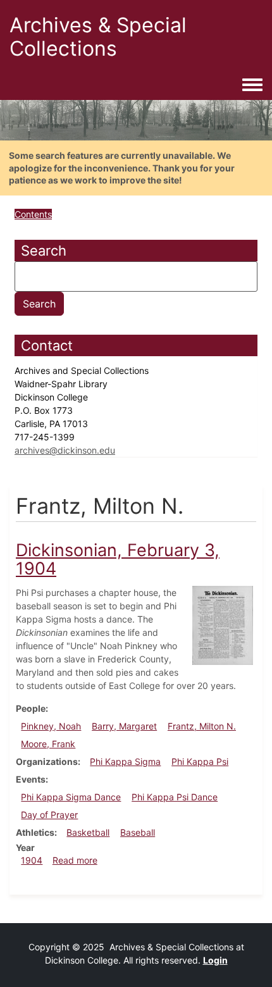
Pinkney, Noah (51, 726)
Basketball (87, 832)
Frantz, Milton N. (202, 726)
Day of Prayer (49, 814)
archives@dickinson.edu (65, 450)
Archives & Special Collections (98, 37)
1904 (31, 860)
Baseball (137, 832)
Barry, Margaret (124, 726)
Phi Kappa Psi (199, 761)
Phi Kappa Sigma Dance (71, 796)
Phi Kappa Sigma (125, 761)
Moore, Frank (48, 743)
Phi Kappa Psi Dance (175, 796)
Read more (75, 860)
